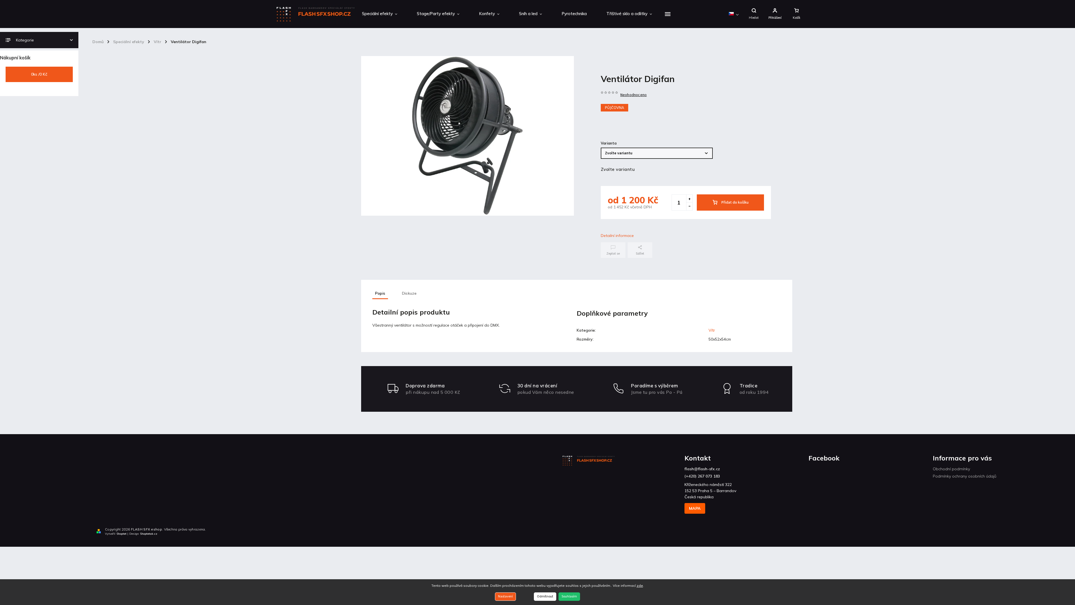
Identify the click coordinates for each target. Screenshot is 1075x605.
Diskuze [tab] (409, 293)
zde (640, 585)
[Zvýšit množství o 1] (689, 199)
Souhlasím (569, 596)
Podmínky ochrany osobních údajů (964, 476)
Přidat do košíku (735, 202)
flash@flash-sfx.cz (702, 468)
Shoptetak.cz (148, 534)
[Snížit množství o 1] (689, 206)
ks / (39, 74)
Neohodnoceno (633, 95)
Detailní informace (617, 235)
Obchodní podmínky (951, 468)
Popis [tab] (380, 293)
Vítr (712, 330)
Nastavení (505, 596)
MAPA (695, 508)
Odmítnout (545, 596)
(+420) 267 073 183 (702, 476)
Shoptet (121, 534)
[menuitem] (379, 14)
